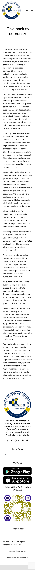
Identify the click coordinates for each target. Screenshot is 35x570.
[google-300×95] (17, 467)
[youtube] (19, 440)
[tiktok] (27, 440)
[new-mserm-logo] (11, 2)
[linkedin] (23, 440)
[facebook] (8, 440)
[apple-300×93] (17, 476)
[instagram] (16, 440)
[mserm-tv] (17, 494)
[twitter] (12, 440)
